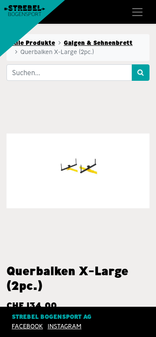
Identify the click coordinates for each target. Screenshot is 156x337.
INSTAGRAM (64, 326)
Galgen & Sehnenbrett (98, 43)
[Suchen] (141, 72)
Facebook (27, 326)
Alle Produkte (33, 43)
